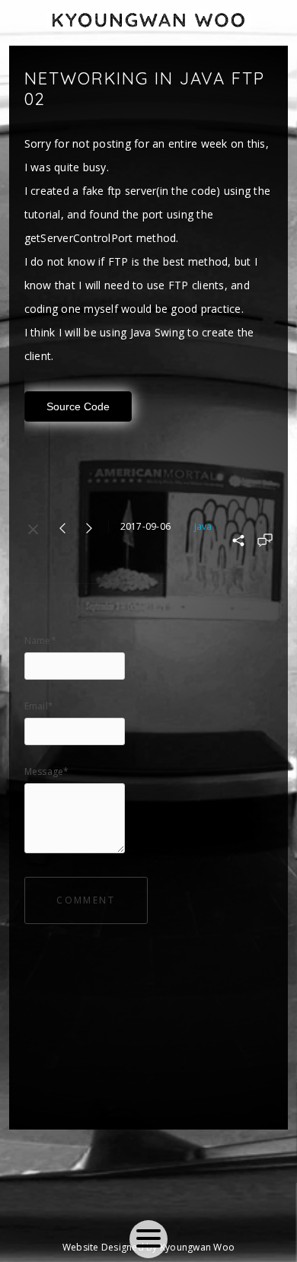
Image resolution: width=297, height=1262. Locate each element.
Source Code (78, 406)
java (203, 526)
